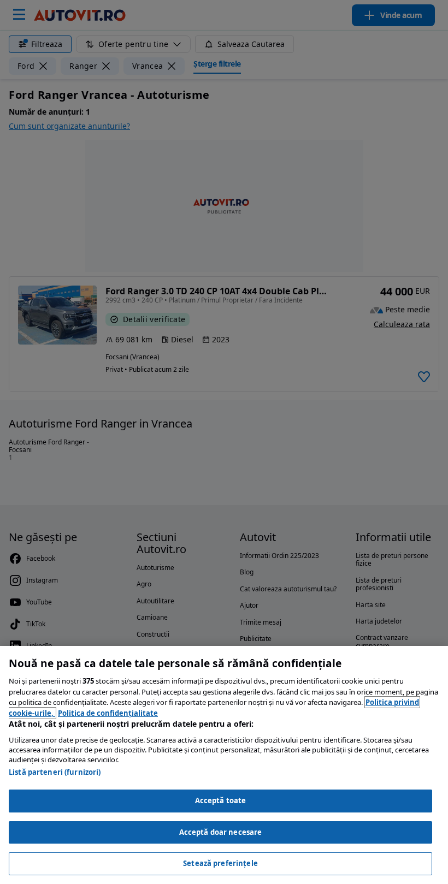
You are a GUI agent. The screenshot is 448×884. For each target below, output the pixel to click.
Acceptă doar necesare (220, 832)
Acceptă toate (220, 800)
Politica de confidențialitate (108, 713)
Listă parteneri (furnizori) (55, 772)
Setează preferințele (220, 863)
